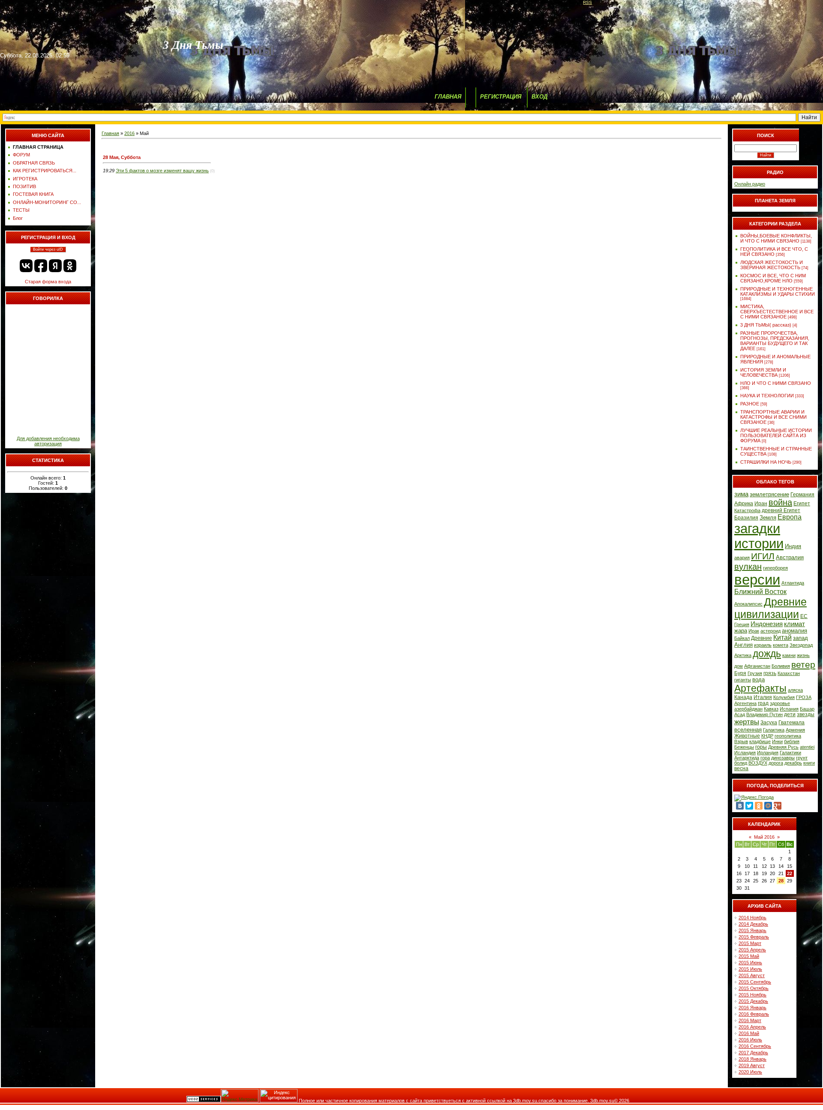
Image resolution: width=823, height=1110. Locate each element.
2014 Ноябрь (752, 917)
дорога (776, 762)
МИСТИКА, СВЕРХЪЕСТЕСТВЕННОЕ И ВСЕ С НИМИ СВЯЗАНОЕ (777, 311)
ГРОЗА (803, 697)
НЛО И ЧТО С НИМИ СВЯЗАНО (775, 383)
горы (761, 747)
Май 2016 (764, 837)
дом (738, 666)
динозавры (783, 757)
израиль (763, 645)
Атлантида (792, 582)
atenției (807, 747)
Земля (768, 517)
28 (781, 880)
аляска (795, 690)
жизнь (803, 655)
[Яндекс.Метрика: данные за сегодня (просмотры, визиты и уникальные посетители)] (239, 1095)
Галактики (790, 752)
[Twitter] (749, 806)
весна (741, 768)
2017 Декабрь (753, 1052)
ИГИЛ (763, 556)
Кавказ (771, 708)
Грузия (755, 673)
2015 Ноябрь (752, 994)
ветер (803, 665)
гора (765, 757)
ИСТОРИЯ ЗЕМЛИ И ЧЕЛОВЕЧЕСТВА (763, 372)
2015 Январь (752, 930)
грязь (769, 673)
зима (741, 494)
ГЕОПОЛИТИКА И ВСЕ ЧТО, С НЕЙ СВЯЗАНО (774, 251)
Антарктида (746, 757)
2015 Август (752, 975)
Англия (743, 645)
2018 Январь (752, 1059)
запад (800, 638)
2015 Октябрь (754, 988)
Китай (782, 637)
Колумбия (784, 697)
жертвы (746, 721)
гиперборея (775, 567)
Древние (761, 638)
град (763, 703)
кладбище (760, 741)
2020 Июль (750, 1071)
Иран (760, 504)
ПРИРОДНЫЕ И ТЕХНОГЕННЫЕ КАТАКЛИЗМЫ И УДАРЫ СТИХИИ (777, 291)
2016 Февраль (754, 1014)
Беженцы (744, 747)
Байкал (742, 638)
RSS (587, 2)
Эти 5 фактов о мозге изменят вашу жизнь (162, 170)
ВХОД (539, 96)
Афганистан (757, 666)
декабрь (793, 762)
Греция (741, 624)
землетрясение (769, 494)
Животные (747, 736)
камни (789, 655)
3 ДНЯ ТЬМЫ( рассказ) (765, 324)
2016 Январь (752, 1007)
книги (809, 762)
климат (794, 624)
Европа (790, 517)
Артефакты (760, 688)
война (780, 502)
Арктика (742, 655)
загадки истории (759, 536)
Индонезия (767, 624)
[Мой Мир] (768, 806)
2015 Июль (750, 969)
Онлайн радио (749, 183)
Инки (777, 741)
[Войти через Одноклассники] (69, 265)
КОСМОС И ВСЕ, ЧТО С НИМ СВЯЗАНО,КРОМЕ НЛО (773, 278)
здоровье (780, 703)
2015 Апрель (752, 949)
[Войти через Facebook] (40, 265)
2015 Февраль (754, 936)
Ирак (753, 630)
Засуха (768, 723)
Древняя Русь (783, 747)
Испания (789, 708)
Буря (740, 673)
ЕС (804, 616)
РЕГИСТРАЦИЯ (500, 96)
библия (791, 741)
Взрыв (741, 741)
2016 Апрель (752, 1026)
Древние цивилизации (770, 608)
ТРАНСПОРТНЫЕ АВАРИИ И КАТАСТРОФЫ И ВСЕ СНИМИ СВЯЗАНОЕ (773, 417)
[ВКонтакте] (740, 806)
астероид (770, 630)
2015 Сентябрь (755, 981)
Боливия (781, 666)
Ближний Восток (760, 591)
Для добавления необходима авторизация (48, 441)
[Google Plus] (777, 806)
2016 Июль (750, 1039)
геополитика (788, 735)
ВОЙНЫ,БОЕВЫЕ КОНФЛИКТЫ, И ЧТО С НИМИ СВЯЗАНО (776, 238)
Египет (801, 504)
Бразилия (746, 518)
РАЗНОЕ (749, 403)
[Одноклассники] (759, 806)
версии (757, 580)
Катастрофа (747, 510)
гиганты (742, 679)
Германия (802, 495)
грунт (802, 757)
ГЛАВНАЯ (448, 96)
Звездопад (801, 645)
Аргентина (745, 703)
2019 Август (752, 1065)
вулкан (748, 566)
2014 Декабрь (753, 924)
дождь (767, 653)
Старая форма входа (48, 281)
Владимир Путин (764, 714)
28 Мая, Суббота (122, 157)
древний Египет (781, 510)
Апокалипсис (748, 603)
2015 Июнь (750, 962)
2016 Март (750, 1020)
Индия (793, 546)
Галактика (773, 729)
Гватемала (791, 723)
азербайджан (748, 708)
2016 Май (749, 1033)
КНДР (767, 735)
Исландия (745, 752)
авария (742, 557)
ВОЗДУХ (757, 762)
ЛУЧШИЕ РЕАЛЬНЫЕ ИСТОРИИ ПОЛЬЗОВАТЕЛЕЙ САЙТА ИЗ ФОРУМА (776, 435)
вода (758, 679)
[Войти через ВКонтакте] (26, 265)
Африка (743, 504)
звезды (805, 714)
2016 (129, 133)
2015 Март (750, 943)
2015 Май (749, 956)
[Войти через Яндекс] (55, 265)
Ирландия (767, 752)
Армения (795, 729)
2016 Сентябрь (755, 1046)
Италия (763, 697)
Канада (743, 697)
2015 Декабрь (753, 1001)
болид (740, 762)
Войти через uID (48, 249)
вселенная (748, 729)
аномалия (794, 630)
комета (780, 645)
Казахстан (789, 673)
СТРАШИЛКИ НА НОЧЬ (765, 462)
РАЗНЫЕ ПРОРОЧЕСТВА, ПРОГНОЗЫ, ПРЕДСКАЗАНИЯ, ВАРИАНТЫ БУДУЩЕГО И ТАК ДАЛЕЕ (774, 340)
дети (790, 714)
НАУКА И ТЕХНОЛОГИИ (767, 395)
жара (740, 630)
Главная (110, 133)
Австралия (790, 557)
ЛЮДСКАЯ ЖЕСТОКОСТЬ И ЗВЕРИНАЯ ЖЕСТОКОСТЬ (771, 265)
